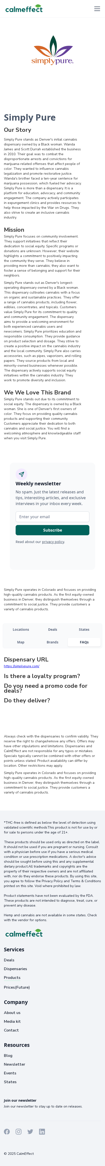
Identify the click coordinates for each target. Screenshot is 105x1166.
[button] (96, 9)
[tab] (20, 629)
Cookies (39, 1144)
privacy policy (53, 541)
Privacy (23, 1144)
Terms (9, 1144)
